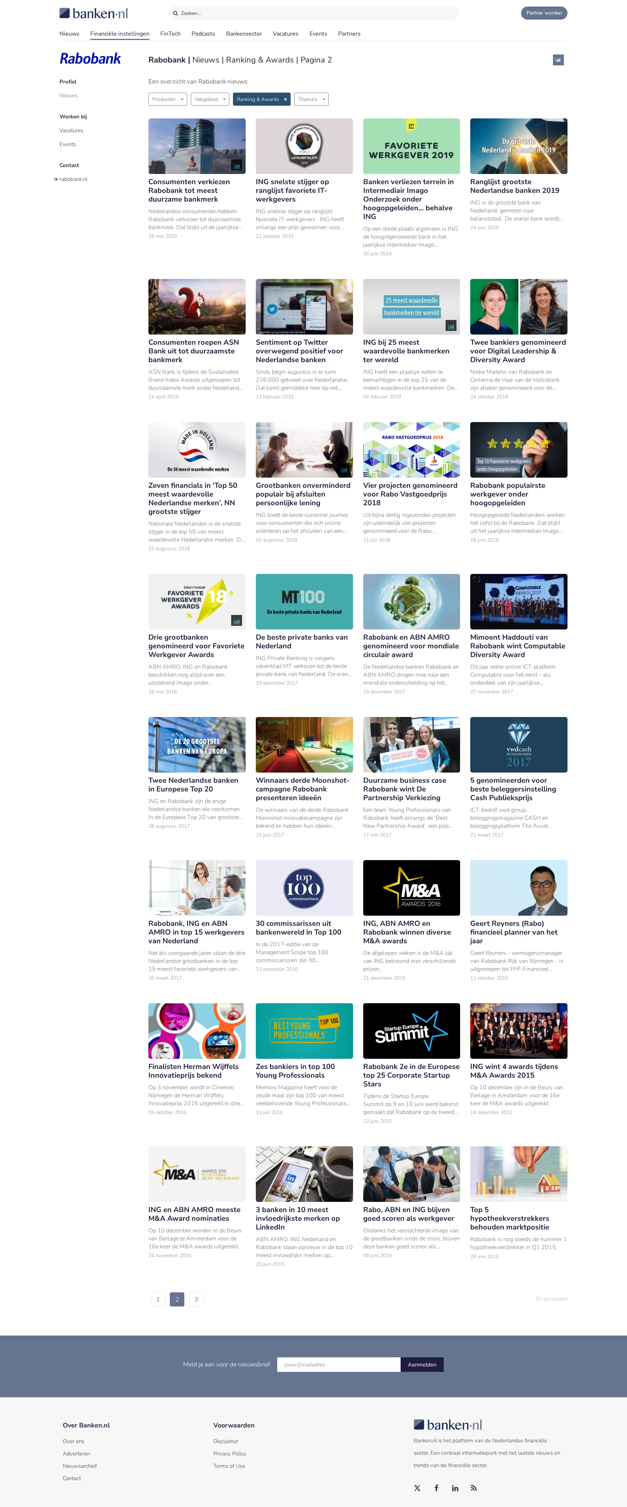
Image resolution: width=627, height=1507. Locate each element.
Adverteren (76, 1453)
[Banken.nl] (76, 8)
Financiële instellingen (119, 34)
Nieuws (69, 34)
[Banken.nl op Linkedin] (455, 1488)
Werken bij (73, 116)
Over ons (73, 1441)
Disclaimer (225, 1441)
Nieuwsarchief (80, 1466)
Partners (349, 34)
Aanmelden (422, 1364)
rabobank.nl (73, 179)
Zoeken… (190, 13)
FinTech (170, 34)
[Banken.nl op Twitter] (418, 1488)
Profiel (68, 81)
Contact (69, 165)
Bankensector (244, 34)
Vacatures (286, 34)
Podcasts (203, 34)
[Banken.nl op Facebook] (436, 1488)
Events (318, 34)
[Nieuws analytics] (558, 59)
